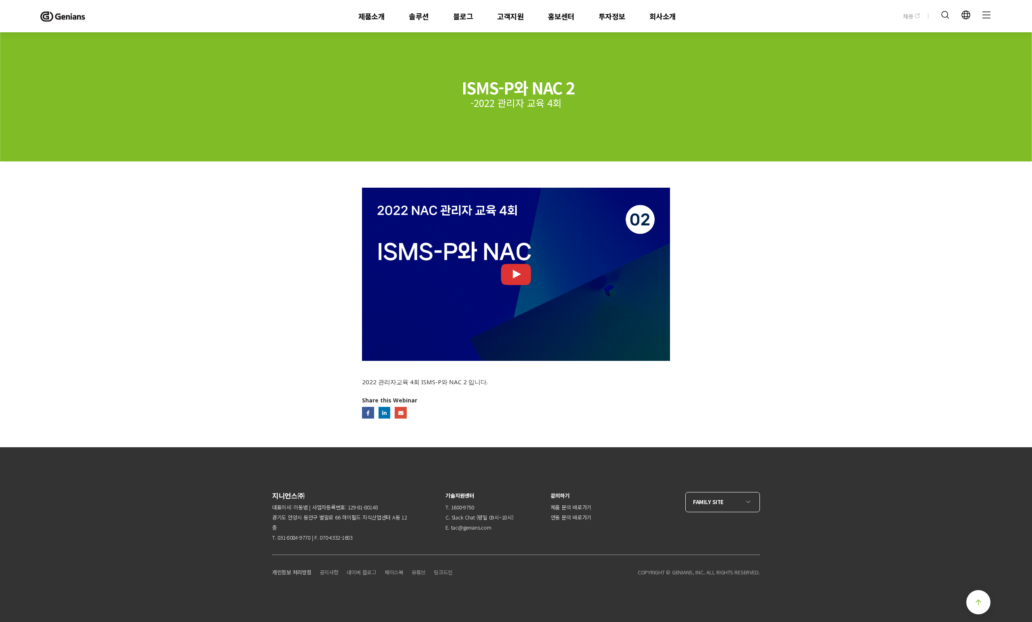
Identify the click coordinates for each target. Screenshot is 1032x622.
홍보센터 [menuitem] (561, 16)
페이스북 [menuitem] (394, 572)
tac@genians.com (471, 527)
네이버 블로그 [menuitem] (362, 572)
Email (400, 413)
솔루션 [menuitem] (419, 16)
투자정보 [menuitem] (612, 16)
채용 (909, 16)
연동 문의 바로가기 (571, 517)
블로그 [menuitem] (463, 16)
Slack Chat (463, 517)
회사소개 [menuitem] (662, 16)
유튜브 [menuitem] (419, 572)
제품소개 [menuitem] (371, 16)
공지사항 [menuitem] (329, 572)
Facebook (368, 413)
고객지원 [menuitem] (510, 16)
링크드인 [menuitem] (443, 572)
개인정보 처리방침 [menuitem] (292, 572)
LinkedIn (384, 413)
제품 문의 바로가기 (571, 507)
